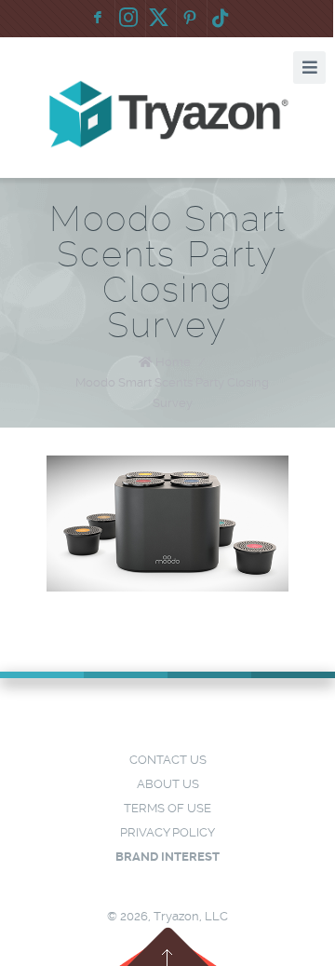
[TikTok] (221, 18)
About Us (168, 784)
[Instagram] (128, 18)
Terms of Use (167, 808)
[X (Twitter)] (159, 18)
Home (173, 362)
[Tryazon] (168, 114)
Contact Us (168, 760)
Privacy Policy (167, 832)
